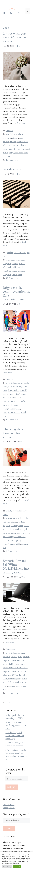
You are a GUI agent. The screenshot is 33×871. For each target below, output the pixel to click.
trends (23, 412)
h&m (5, 145)
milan (23, 401)
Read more (21, 123)
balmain (13, 134)
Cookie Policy (9, 804)
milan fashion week (11, 529)
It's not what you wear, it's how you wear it (15, 37)
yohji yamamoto (16, 152)
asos (7, 134)
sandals (6, 540)
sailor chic (12, 267)
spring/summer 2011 (11, 412)
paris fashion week (16, 533)
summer (21, 271)
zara (26, 152)
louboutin (22, 149)
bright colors (13, 390)
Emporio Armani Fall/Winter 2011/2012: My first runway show (16, 567)
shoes (12, 540)
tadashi (11, 686)
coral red (17, 518)
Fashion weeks (12, 649)
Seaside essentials (14, 169)
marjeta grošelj (14, 678)
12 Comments (12, 278)
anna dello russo (13, 383)
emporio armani (9, 521)
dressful (6, 141)
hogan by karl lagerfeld (13, 525)
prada (10, 405)
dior (21, 138)
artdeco (9, 518)
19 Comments (12, 160)
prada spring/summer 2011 (14, 536)
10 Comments (12, 419)
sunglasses (7, 274)
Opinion (9, 130)
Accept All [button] (17, 867)
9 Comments (11, 551)
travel (14, 274)
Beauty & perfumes (14, 510)
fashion (13, 141)
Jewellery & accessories (16, 252)
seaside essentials (10, 271)
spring (18, 540)
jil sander (11, 397)
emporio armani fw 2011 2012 (15, 671)
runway (23, 682)
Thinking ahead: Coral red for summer (14, 433)
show (5, 686)
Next (11, 702)
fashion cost (22, 141)
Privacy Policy (9, 807)
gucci (5, 394)
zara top (6, 156)
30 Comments (12, 693)
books (15, 263)
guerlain (20, 521)
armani (14, 656)
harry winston (14, 145)
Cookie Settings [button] (7, 867)
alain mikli (10, 259)
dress (20, 656)
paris (5, 405)
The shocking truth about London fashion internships (15, 735)
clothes (15, 138)
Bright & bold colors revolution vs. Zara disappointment (16, 293)
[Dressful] (12, 11)
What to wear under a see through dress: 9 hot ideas (16, 725)
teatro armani (21, 686)
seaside (21, 267)
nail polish (24, 529)
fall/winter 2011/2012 (12, 675)
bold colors (13, 386)
